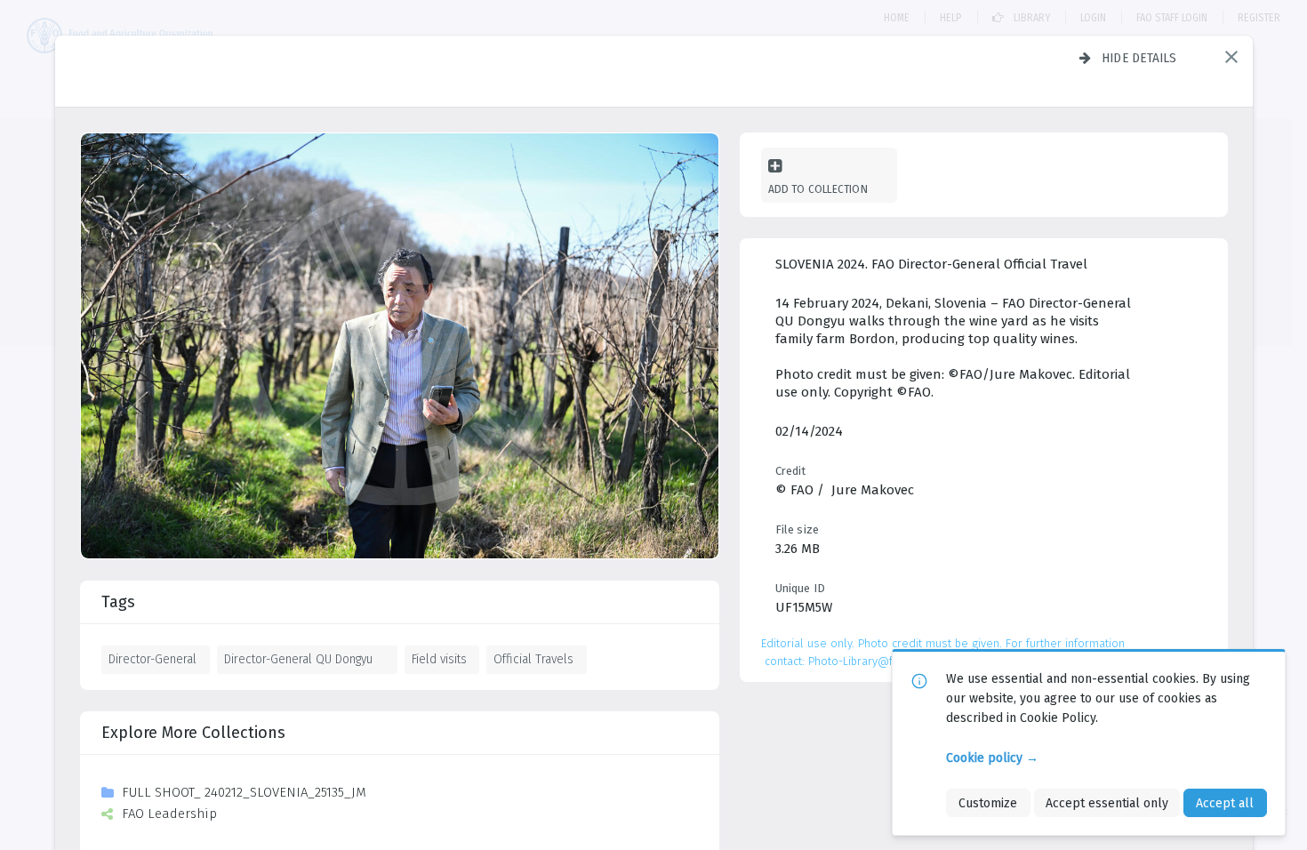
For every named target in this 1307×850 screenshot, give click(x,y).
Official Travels (533, 659)
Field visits (439, 659)
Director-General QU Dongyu (298, 659)
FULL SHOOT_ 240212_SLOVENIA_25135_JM (244, 792)
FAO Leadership (169, 814)
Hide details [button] (1139, 58)
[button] (1231, 57)
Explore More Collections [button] (193, 732)
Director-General (152, 659)
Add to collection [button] (818, 189)
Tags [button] (118, 602)
